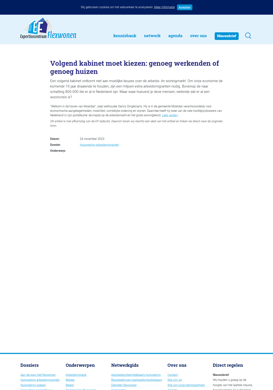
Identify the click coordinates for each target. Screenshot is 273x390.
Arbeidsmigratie (76, 375)
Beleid (70, 385)
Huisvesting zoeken (33, 385)
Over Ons (198, 35)
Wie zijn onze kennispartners (186, 385)
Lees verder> (170, 115)
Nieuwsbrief (226, 36)
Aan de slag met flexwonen (38, 375)
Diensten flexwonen (124, 385)
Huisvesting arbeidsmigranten (99, 145)
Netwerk (152, 35)
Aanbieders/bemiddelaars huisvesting (136, 375)
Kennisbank (124, 35)
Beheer (70, 380)
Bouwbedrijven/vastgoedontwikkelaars (136, 380)
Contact (173, 375)
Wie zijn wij (175, 380)
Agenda (175, 35)
